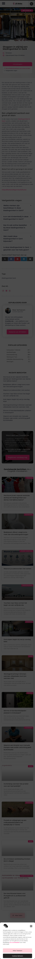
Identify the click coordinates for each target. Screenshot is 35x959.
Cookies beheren (17, 956)
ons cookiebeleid (14, 942)
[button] (31, 926)
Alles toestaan (17, 950)
